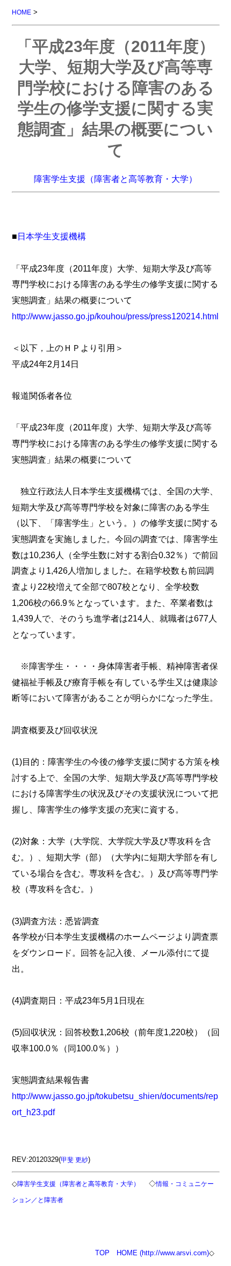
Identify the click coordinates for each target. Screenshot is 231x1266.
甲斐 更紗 (74, 1159)
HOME (21, 12)
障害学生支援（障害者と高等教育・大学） (115, 179)
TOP (102, 1253)
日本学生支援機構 (51, 236)
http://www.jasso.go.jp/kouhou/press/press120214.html (115, 316)
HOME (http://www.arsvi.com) (163, 1253)
